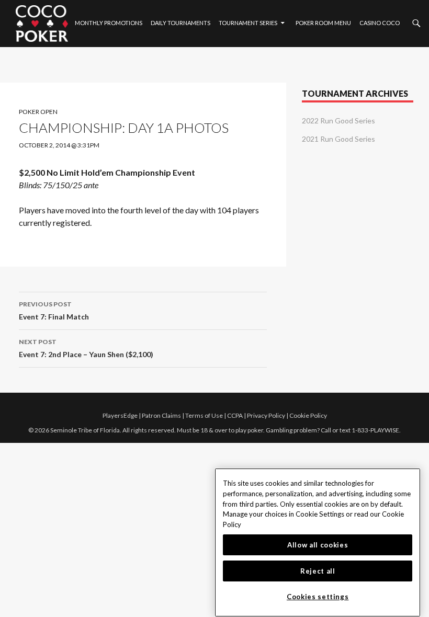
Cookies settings (318, 596)
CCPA (235, 415)
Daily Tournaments (180, 22)
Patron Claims (161, 415)
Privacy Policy (266, 415)
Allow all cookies (317, 545)
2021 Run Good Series (338, 138)
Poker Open (38, 112)
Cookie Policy (308, 415)
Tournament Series (248, 22)
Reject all (317, 571)
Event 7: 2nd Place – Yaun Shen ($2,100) (86, 348)
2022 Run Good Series (338, 120)
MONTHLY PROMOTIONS (108, 22)
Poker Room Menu (323, 22)
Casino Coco (379, 22)
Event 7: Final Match (54, 310)
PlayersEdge (120, 415)
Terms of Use (204, 415)
